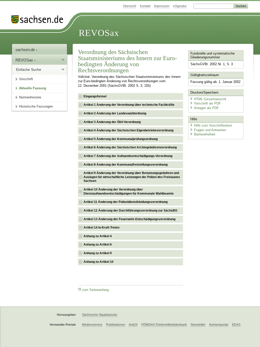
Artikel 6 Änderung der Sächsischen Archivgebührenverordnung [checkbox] (130, 147)
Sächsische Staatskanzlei (99, 315)
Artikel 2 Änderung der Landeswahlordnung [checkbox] (115, 113)
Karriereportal (218, 324)
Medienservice (92, 324)
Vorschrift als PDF (207, 103)
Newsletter (198, 324)
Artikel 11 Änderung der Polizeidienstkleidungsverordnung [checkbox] (126, 202)
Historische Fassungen (36, 106)
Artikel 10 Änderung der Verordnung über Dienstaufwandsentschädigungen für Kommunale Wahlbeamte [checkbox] (129, 191)
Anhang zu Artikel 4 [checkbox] (98, 236)
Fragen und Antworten (210, 130)
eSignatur (180, 6)
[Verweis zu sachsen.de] (39, 19)
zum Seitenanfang (95, 290)
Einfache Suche (28, 69)
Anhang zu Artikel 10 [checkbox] (98, 262)
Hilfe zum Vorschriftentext (213, 125)
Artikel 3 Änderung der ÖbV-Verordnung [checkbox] (112, 122)
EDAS (236, 324)
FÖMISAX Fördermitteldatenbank (164, 324)
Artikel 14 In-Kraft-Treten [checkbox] (101, 227)
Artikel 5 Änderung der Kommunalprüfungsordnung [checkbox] (121, 139)
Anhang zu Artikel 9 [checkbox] (98, 253)
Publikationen (115, 324)
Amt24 (133, 324)
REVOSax (99, 33)
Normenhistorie (30, 97)
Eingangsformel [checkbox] (95, 96)
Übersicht (129, 6)
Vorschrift (26, 79)
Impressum (161, 6)
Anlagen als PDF (206, 108)
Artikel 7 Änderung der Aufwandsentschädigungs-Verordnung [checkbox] (128, 156)
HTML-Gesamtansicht (210, 99)
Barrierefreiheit (204, 134)
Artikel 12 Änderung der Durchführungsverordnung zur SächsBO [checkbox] (130, 210)
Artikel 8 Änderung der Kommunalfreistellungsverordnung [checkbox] (126, 164)
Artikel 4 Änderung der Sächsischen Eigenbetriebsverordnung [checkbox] (128, 130)
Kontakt (145, 6)
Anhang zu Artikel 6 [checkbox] (98, 244)
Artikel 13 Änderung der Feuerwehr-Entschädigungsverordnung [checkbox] (129, 219)
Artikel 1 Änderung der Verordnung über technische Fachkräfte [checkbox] (129, 105)
